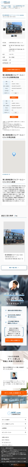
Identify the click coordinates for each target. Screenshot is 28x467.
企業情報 (4, 428)
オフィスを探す (6, 419)
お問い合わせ (5, 437)
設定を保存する (14, 464)
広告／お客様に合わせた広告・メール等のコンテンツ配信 (14, 461)
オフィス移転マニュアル (8, 423)
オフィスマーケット (6, 432)
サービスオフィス (6, 442)
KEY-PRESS (5, 439)
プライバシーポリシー (7, 445)
